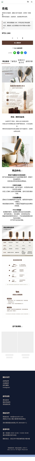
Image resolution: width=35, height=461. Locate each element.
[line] (14, 52)
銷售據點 (6, 385)
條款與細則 (6, 402)
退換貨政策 (6, 404)
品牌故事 (6, 381)
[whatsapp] (21, 52)
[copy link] (25, 52)
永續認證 (6, 383)
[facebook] (18, 52)
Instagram (6, 387)
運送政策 (6, 400)
